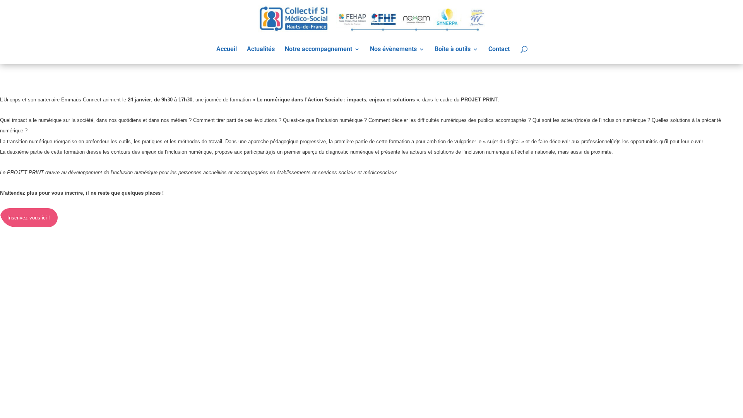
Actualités (261, 49)
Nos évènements (393, 49)
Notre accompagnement (318, 49)
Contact (499, 49)
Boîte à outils (453, 49)
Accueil (226, 49)
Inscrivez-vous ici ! (28, 218)
